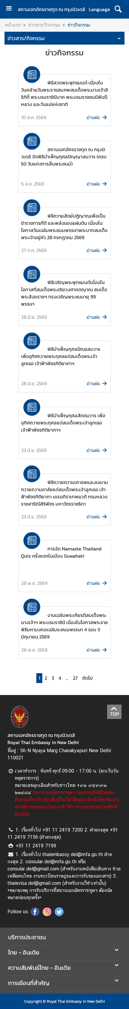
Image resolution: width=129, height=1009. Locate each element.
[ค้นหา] (118, 9)
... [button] (67, 678)
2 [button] (46, 678)
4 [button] (59, 678)
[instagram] (47, 914)
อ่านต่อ (93, 117)
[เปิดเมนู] (11, 9)
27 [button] (75, 678)
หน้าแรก (13, 25)
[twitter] (59, 914)
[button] (86, 678)
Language (99, 9)
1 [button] (39, 678)
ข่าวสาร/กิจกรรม (44, 25)
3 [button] (53, 678)
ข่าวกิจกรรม (79, 25)
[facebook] (35, 914)
